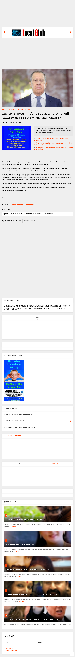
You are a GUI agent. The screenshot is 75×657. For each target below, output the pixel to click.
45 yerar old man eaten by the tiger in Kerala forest (25, 519)
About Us (40, 642)
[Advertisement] (37, 14)
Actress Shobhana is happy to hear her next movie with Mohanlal (31, 594)
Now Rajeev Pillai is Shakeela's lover (20, 544)
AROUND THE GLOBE (24, 109)
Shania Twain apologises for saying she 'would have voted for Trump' (33, 619)
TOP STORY (11, 109)
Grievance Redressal (11, 650)
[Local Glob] (30, 36)
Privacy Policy (9, 648)
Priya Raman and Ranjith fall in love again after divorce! (27, 569)
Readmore (13, 526)
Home (3, 109)
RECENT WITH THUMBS (12, 436)
